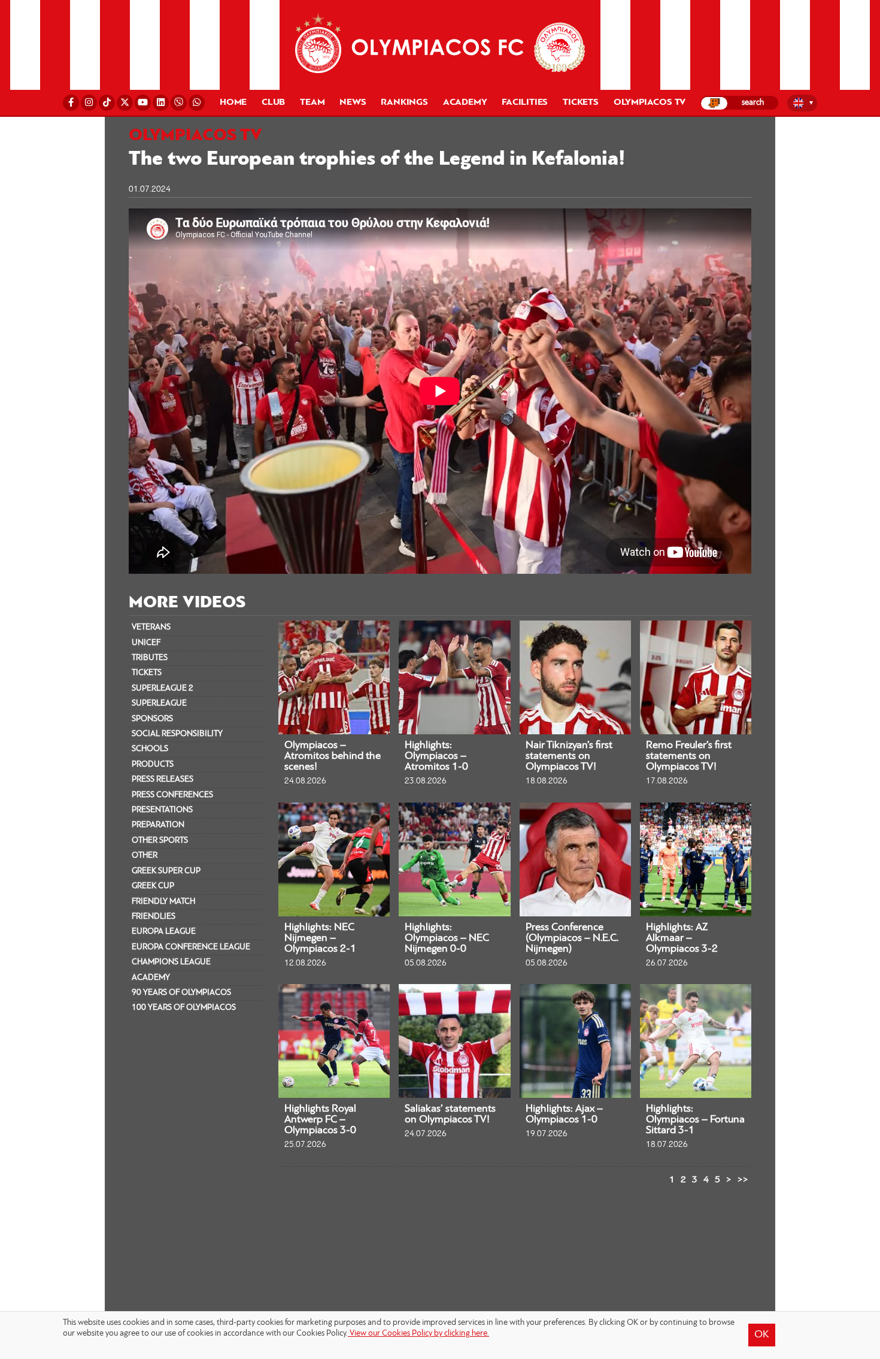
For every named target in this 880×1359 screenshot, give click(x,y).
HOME (233, 102)
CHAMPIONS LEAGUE (171, 962)
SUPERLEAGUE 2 (162, 688)
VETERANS (151, 627)
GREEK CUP (153, 886)
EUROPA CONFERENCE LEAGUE (191, 947)
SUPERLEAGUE (159, 703)
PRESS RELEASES (162, 779)
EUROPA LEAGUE (164, 931)
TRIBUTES (150, 657)
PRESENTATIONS (162, 810)
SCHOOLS (150, 748)
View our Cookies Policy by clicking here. (418, 1333)
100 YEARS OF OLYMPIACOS (184, 1007)
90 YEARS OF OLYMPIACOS (181, 992)
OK (761, 1335)
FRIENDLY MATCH (163, 901)
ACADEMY (151, 977)
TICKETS (147, 672)
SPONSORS (152, 719)
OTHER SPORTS (160, 840)
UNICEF (146, 642)
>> (743, 1180)
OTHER (144, 855)
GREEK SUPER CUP (166, 871)
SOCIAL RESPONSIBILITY (177, 734)
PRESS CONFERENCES (172, 795)
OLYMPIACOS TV (649, 102)
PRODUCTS (153, 764)
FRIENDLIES (153, 916)
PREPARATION (158, 825)
